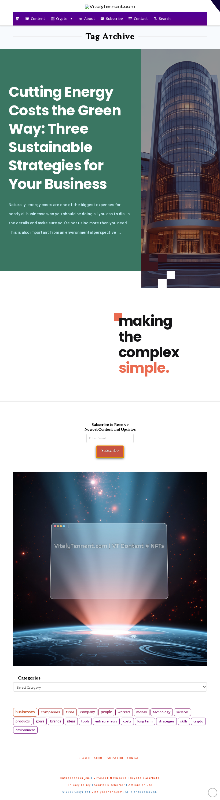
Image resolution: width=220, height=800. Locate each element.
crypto (198, 721)
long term (145, 721)
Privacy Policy (79, 785)
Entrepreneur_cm (75, 778)
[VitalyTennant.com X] (106, 765)
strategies (166, 721)
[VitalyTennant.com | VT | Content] (124, 765)
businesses (25, 712)
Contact (141, 18)
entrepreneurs (106, 721)
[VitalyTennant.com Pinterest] (115, 765)
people (106, 712)
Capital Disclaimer (109, 785)
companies (50, 712)
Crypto (62, 18)
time (70, 712)
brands (55, 721)
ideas (71, 721)
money (141, 712)
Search (165, 18)
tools (85, 721)
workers (124, 712)
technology (161, 712)
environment (25, 730)
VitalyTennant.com (107, 792)
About (89, 18)
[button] (215, 6)
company (87, 712)
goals (40, 721)
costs (127, 721)
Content (38, 18)
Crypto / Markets (145, 778)
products (23, 721)
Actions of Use (140, 785)
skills (184, 721)
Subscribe (114, 18)
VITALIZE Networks (110, 778)
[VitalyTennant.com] (18, 18)
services (182, 712)
